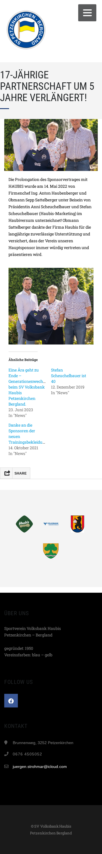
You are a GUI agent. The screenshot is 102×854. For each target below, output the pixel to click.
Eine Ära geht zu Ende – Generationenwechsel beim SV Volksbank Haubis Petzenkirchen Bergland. (28, 387)
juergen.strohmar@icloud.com (40, 766)
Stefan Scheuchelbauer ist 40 (68, 375)
